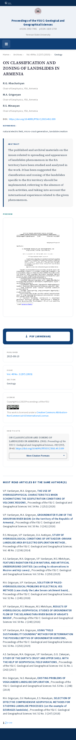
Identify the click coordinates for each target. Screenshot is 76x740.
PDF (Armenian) (40, 336)
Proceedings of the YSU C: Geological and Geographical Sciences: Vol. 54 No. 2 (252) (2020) (37, 504)
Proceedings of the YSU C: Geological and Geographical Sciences (38, 23)
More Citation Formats (38, 456)
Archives (17, 54)
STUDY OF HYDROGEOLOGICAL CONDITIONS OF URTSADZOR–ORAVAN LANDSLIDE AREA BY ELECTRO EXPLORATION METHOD (37, 539)
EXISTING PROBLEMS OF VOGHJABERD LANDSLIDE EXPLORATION (34, 680)
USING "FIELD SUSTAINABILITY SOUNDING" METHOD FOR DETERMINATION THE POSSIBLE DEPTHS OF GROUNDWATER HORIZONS (38, 634)
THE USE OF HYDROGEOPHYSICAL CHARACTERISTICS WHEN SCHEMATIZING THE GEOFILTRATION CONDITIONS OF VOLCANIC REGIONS (34, 496)
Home (6, 54)
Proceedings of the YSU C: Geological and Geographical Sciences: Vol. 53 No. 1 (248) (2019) (37, 686)
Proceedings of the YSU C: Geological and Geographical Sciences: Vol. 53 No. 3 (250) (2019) (37, 572)
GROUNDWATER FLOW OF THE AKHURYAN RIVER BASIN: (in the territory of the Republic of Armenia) (38, 519)
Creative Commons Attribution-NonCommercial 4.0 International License (37, 414)
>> (10, 723)
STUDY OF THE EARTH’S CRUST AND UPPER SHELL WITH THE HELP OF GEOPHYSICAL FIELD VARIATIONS (36, 660)
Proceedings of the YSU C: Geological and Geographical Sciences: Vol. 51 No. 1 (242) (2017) (38, 666)
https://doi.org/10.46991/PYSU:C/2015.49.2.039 (32, 119)
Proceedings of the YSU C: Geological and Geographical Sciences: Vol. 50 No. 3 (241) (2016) (31, 524)
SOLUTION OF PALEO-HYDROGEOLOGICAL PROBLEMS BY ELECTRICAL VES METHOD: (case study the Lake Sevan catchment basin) (36, 586)
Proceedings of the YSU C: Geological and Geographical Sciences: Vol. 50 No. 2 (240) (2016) (38, 620)
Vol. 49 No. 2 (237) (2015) (38, 54)
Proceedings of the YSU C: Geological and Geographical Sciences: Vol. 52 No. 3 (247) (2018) (36, 712)
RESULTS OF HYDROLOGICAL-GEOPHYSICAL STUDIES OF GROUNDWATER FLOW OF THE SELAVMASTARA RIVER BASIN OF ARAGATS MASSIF (37, 612)
